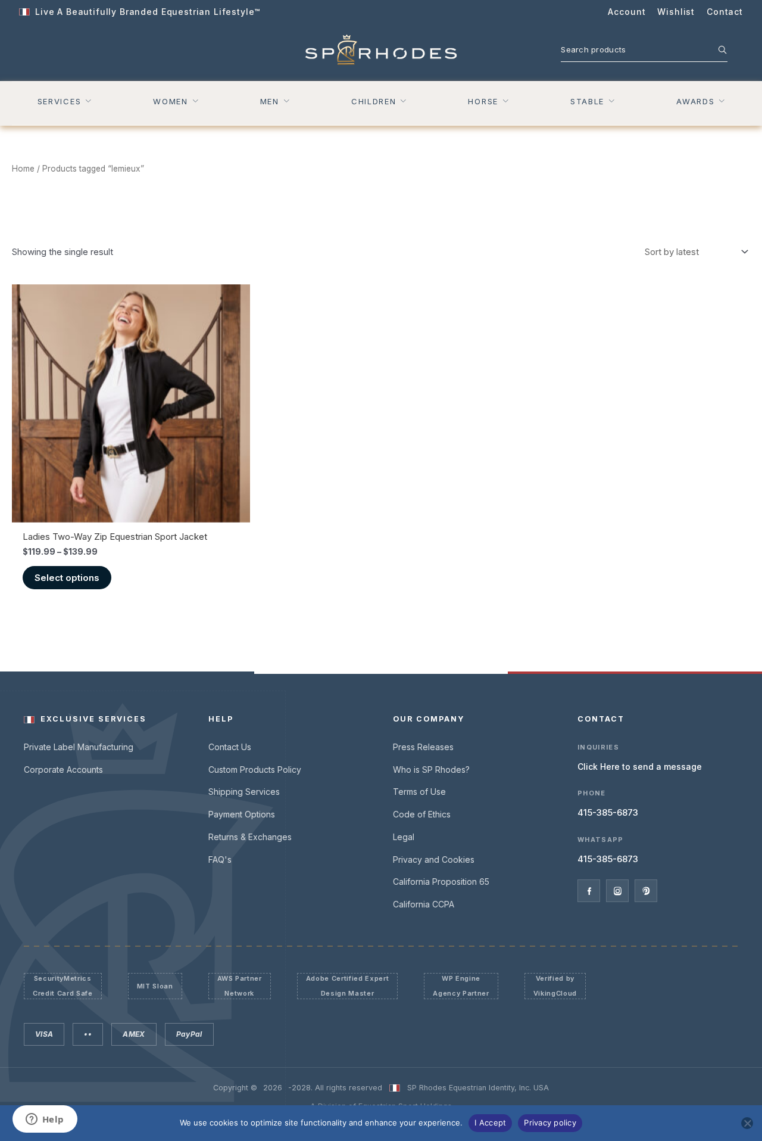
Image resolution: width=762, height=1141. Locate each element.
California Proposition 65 (441, 881)
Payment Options (241, 814)
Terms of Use (419, 791)
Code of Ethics (422, 814)
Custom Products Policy (254, 769)
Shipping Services (244, 791)
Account (626, 12)
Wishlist (676, 12)
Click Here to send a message (639, 766)
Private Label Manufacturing (78, 747)
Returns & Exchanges (250, 837)
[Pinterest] (646, 890)
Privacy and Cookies (433, 859)
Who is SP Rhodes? (431, 769)
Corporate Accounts (63, 769)
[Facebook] (588, 890)
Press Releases (423, 747)
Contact (725, 12)
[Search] (716, 49)
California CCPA (423, 904)
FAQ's (220, 859)
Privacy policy (550, 1122)
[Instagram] (617, 890)
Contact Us (229, 747)
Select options (67, 577)
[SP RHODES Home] (381, 50)
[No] (747, 1123)
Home (23, 168)
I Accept (490, 1122)
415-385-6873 (607, 812)
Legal (403, 837)
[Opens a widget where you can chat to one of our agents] (44, 1120)
